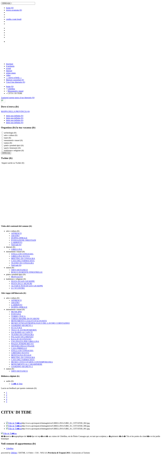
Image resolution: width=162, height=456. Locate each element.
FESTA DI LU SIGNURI (21, 283)
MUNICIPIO (16, 312)
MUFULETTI (17, 277)
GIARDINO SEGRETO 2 (22, 366)
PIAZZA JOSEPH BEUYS (22, 344)
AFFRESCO (16, 233)
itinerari (9, 71)
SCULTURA (16, 328)
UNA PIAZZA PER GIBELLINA (25, 341)
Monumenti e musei (15, 91)
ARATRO (15, 236)
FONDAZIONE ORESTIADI (23, 240)
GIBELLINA (16, 249)
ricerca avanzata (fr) (14, 10)
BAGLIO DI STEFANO (21, 339)
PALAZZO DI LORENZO (22, 337)
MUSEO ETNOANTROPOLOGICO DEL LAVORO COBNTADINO (40, 323)
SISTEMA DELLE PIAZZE (22, 346)
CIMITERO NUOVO (20, 353)
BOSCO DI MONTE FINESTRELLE (27, 272)
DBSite (14, 453)
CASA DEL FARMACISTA (23, 261)
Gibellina (11, 89)
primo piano (11, 73)
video (8, 75)
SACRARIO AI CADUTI (22, 332)
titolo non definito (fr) (14, 116)
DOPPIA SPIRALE (19, 238)
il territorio (10, 66)
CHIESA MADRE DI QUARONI (25, 318)
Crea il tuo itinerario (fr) (15, 82)
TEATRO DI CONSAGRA (22, 263)
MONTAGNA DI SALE (21, 355)
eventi (8, 68)
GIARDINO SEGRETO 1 (22, 325)
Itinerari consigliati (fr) (15, 80)
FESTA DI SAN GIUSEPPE (23, 281)
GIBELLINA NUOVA (20, 256)
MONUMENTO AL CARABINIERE (26, 364)
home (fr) (10, 8)
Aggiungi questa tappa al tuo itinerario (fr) (18, 98)
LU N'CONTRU (18, 288)
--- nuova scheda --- (14, 77)
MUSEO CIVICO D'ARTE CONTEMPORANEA (32, 362)
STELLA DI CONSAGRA (22, 254)
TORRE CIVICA (18, 316)
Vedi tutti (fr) (16, 245)
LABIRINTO (16, 242)
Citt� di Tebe (17, 384)
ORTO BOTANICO (19, 270)
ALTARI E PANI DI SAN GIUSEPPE (27, 286)
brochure (9, 64)
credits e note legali (13, 19)
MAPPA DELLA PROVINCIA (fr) (15, 111)
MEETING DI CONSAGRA (23, 258)
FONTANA (16, 314)
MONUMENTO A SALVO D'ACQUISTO (29, 321)
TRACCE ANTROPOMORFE (24, 330)
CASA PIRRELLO (19, 348)
